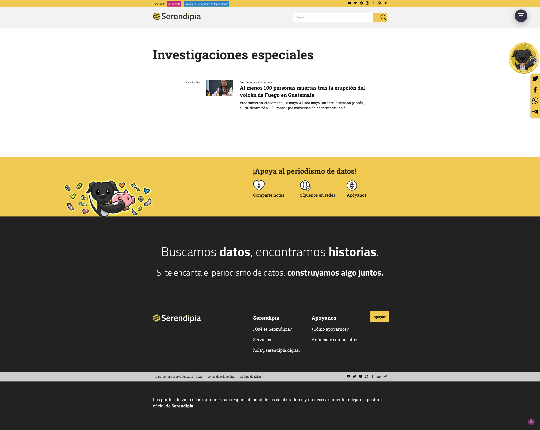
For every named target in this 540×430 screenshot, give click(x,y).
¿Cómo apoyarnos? (330, 329)
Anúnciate (174, 3)
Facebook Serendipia (373, 3)
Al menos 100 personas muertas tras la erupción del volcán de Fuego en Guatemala (302, 91)
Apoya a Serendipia (524, 58)
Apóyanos (357, 195)
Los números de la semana (256, 82)
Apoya (206, 3)
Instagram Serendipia (367, 3)
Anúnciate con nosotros (335, 339)
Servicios (262, 339)
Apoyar (380, 316)
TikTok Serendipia (361, 3)
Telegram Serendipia (385, 3)
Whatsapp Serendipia (379, 3)
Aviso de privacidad (221, 377)
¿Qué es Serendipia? (272, 329)
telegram (535, 111)
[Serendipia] (178, 20)
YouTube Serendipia (349, 3)
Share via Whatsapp (535, 100)
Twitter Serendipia (355, 3)
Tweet (535, 78)
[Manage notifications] (531, 421)
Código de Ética (250, 377)
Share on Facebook (535, 89)
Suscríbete (159, 3)
